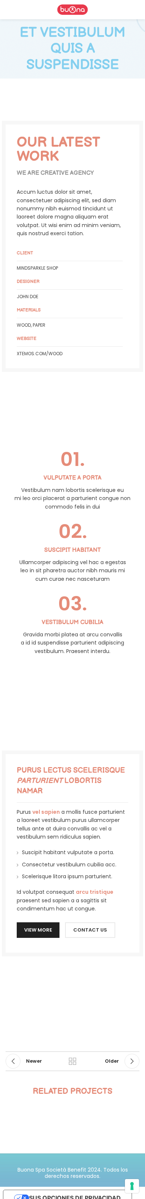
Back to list (72, 1061)
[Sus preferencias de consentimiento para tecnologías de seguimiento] (132, 1186)
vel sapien (46, 812)
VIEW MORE (38, 929)
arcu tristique (94, 892)
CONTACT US (90, 929)
